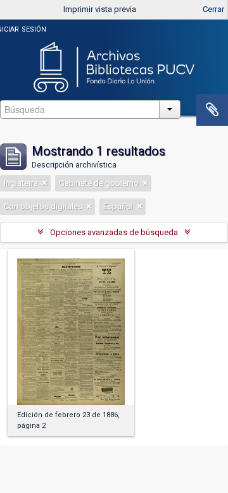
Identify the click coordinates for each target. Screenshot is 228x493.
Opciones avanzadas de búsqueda (114, 232)
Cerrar (213, 9)
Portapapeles (212, 110)
